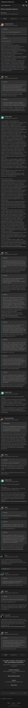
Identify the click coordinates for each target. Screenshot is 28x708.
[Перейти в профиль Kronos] (2, 574)
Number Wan (8, 116)
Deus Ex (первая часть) (13, 14)
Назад (4, 18)
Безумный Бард (9, 418)
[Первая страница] (2, 19)
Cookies (19, 703)
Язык (8, 703)
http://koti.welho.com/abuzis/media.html (9, 315)
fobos (5, 12)
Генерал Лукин (9, 24)
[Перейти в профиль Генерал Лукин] (2, 24)
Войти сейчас (14, 685)
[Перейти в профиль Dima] (2, 556)
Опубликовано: (11, 25)
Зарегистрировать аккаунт (14, 676)
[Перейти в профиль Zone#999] (2, 616)
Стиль (13, 703)
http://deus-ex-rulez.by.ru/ (8, 582)
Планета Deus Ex (7, 2)
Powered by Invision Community (14, 706)
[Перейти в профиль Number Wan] (2, 117)
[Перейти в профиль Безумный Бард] (2, 419)
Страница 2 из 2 (13, 18)
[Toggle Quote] (3, 29)
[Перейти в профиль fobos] (2, 77)
